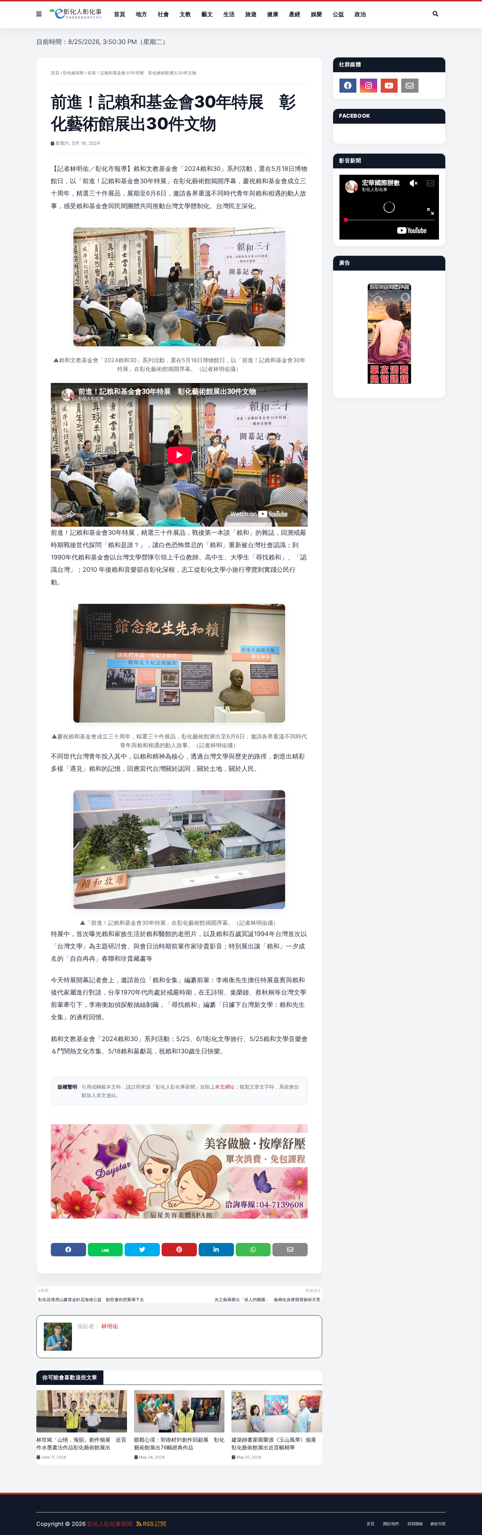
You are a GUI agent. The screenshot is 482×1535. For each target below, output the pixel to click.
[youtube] (389, 86)
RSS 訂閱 (153, 1523)
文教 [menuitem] (185, 14)
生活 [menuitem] (229, 14)
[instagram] (368, 86)
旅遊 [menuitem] (251, 14)
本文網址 (225, 1087)
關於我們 (391, 1523)
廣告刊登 (438, 1523)
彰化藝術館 (73, 72)
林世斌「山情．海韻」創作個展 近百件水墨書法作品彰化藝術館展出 (81, 1443)
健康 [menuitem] (272, 14)
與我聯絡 (415, 1523)
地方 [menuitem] (141, 14)
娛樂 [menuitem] (316, 14)
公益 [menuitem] (338, 14)
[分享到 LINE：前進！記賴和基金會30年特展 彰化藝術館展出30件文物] (105, 1249)
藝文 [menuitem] (207, 14)
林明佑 (109, 1326)
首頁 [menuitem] (119, 14)
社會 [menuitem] (163, 14)
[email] (409, 86)
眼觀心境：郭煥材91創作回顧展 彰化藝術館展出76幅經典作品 (179, 1443)
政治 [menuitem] (360, 14)
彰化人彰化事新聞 (109, 1523)
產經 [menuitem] (294, 14)
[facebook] (347, 86)
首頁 (55, 72)
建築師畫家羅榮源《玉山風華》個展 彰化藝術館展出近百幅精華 (276, 1443)
